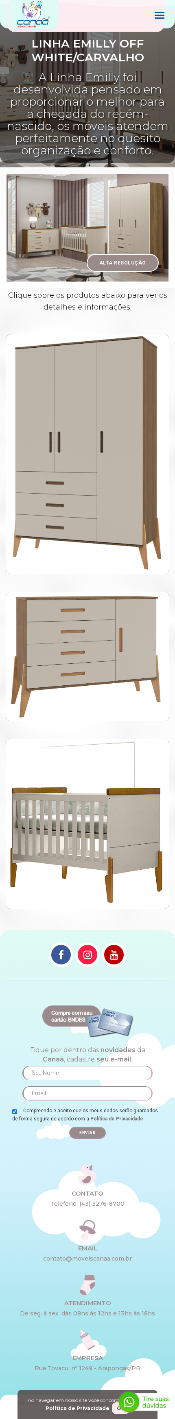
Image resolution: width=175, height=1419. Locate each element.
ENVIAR (87, 1133)
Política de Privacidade (116, 1119)
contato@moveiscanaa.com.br (87, 1258)
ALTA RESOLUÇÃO (122, 263)
